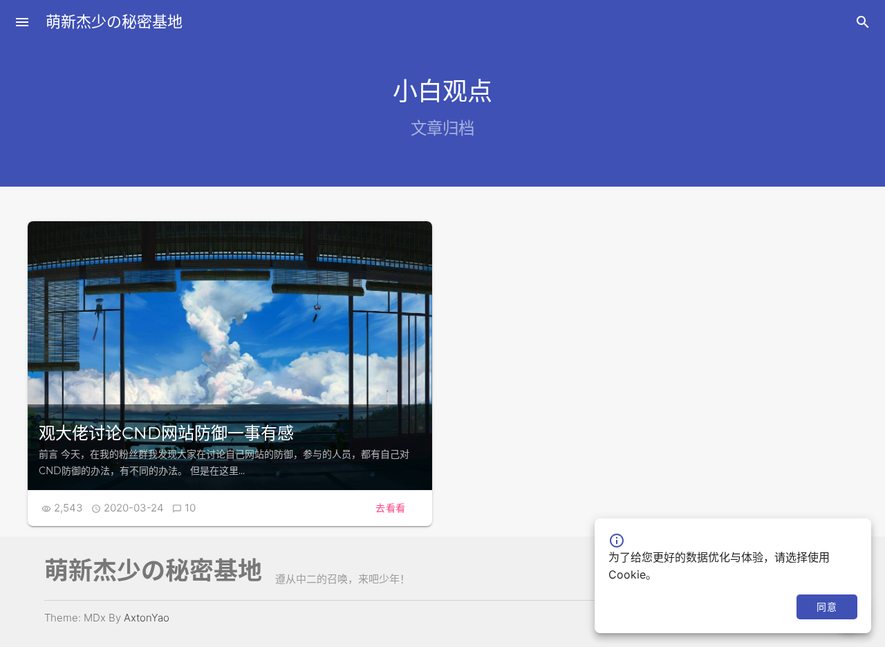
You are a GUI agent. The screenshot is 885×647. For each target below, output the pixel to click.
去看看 (390, 508)
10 (190, 507)
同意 (827, 606)
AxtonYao (146, 617)
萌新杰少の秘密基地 (114, 21)
